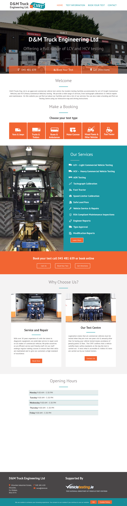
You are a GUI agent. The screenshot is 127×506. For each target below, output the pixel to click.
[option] (63, 42)
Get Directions (101, 69)
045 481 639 (28, 69)
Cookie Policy (105, 502)
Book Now (36, 361)
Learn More (77, 240)
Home (60, 5)
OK (93, 502)
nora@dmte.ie (41, 488)
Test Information (75, 5)
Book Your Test (96, 5)
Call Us (44, 266)
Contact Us (91, 358)
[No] (125, 502)
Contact (112, 5)
